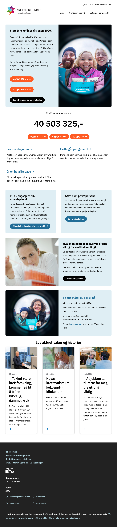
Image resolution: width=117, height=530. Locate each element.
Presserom (40, 496)
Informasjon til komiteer (20, 496)
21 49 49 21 (11, 451)
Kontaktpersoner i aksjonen (18, 459)
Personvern (41, 503)
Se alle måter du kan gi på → (81, 298)
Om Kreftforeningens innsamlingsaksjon (24, 462)
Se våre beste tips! (76, 219)
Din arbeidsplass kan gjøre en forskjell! (30, 226)
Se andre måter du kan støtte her (27, 100)
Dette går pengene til (99, 13)
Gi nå (62, 13)
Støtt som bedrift (77, 13)
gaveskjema (76, 324)
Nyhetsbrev (14, 503)
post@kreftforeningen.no (17, 455)
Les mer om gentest (74, 278)
